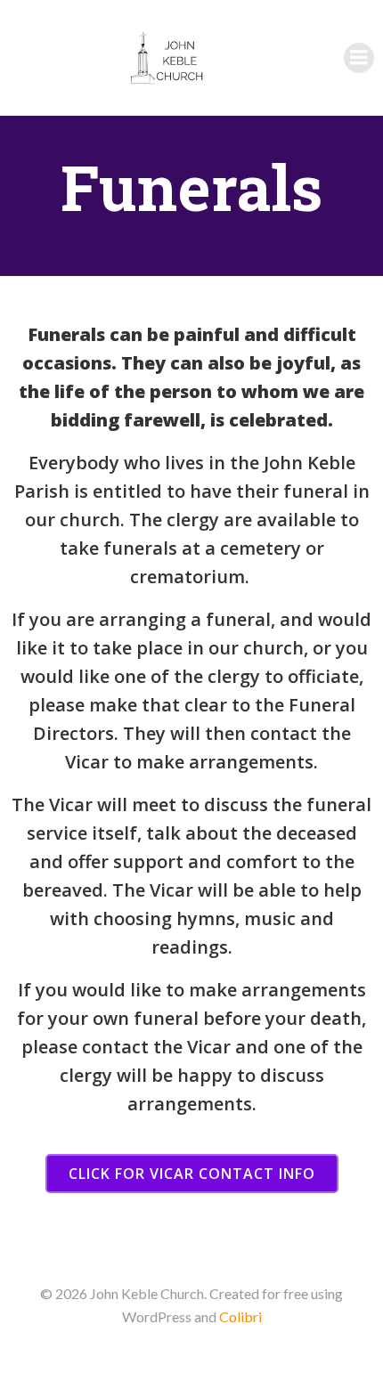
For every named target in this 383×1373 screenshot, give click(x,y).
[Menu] (359, 58)
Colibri (240, 1316)
